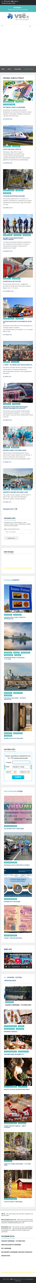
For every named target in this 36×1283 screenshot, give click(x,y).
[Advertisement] (18, 47)
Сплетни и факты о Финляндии (13, 1201)
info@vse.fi (15, 1)
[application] (18, 961)
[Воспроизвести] (6, 967)
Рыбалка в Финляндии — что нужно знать (17, 1005)
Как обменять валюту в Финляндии (14, 107)
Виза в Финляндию (10, 791)
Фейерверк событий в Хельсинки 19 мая (15, 492)
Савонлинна (8, 655)
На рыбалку (10, 977)
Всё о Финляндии (18, 9)
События (6, 362)
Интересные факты (10, 980)
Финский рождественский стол (14, 1054)
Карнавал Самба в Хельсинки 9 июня (14, 450)
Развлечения (7, 235)
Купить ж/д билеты (15, 767)
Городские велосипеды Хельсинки (14, 196)
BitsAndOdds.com (6, 1227)
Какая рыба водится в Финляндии (11, 1244)
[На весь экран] (30, 967)
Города (20, 791)
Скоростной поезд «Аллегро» (12, 149)
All (5, 977)
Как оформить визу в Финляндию (14, 828)
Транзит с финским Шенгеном (13, 938)
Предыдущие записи (8, 509)
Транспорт (7, 146)
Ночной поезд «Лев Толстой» (12, 281)
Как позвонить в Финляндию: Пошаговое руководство (16, 1252)
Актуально (7, 580)
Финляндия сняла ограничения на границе (17, 865)
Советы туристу (8, 101)
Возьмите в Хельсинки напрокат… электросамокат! (13, 238)
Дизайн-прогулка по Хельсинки (13, 738)
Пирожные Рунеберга (10, 1031)
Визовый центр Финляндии (12, 901)
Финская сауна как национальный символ (17, 1089)
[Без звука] (27, 967)
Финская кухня (9, 1029)
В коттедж (18, 977)
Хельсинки (19, 101)
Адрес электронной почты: (12, 529)
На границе (17, 614)
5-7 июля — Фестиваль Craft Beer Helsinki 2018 (17, 365)
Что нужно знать (9, 104)
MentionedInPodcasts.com (16, 1222)
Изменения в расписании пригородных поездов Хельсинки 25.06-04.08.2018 (15, 407)
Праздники (22, 1123)
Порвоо (21, 1026)
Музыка (16, 652)
